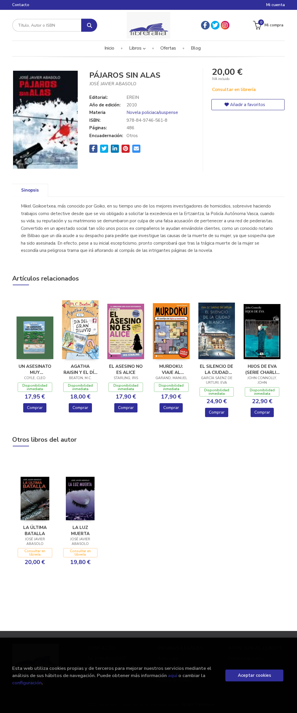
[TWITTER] (215, 25)
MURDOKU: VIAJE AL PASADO (171, 369)
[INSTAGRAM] (225, 25)
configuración (27, 682)
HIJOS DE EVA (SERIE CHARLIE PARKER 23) (262, 369)
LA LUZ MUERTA (80, 530)
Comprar (35, 407)
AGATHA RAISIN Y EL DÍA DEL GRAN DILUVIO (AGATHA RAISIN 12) (80, 369)
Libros (136, 48)
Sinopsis (30, 190)
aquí (172, 675)
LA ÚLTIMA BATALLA (35, 530)
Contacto (20, 5)
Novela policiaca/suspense (152, 112)
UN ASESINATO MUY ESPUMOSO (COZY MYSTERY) (35, 369)
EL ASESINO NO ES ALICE (126, 369)
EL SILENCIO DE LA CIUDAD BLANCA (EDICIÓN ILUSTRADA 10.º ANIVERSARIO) (216, 369)
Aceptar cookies (254, 675)
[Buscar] (89, 25)
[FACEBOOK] (205, 25)
